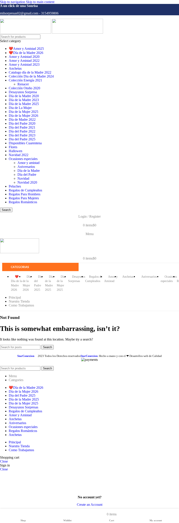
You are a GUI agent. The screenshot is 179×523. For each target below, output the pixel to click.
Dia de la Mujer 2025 (23, 112)
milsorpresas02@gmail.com (19, 13)
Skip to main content (40, 2)
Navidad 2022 (18, 155)
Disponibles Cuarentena (25, 143)
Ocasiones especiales (23, 159)
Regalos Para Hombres (24, 194)
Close (4, 461)
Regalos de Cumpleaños (25, 190)
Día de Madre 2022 (22, 119)
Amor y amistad (28, 163)
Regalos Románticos (23, 202)
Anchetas (15, 68)
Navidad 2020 (27, 182)
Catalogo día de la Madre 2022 (30, 72)
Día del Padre (26, 174)
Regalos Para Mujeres (24, 198)
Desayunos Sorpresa (23, 92)
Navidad (23, 178)
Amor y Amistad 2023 (24, 64)
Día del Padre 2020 (22, 123)
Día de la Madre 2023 (24, 100)
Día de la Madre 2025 (24, 104)
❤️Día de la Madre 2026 (26, 53)
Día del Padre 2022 (22, 131)
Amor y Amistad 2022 (24, 60)
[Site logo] (26, 32)
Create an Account (89, 504)
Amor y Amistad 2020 (24, 56)
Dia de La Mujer (20, 108)
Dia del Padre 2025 (22, 139)
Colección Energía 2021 (25, 80)
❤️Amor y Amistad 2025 (26, 48)
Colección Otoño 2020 (24, 88)
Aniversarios (26, 167)
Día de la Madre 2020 (24, 96)
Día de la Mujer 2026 (23, 115)
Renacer (23, 84)
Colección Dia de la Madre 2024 (31, 76)
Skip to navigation (13, 2)
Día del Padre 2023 (22, 135)
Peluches (15, 186)
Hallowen (15, 151)
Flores (13, 147)
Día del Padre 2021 (22, 127)
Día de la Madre (28, 170)
